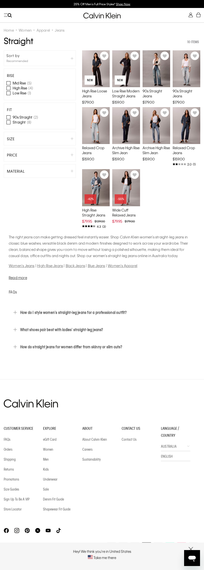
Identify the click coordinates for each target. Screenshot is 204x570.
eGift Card (49, 439)
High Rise (23, 88)
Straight (22, 122)
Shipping (10, 459)
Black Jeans (75, 265)
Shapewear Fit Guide (56, 509)
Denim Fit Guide (53, 499)
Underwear (50, 479)
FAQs (7, 439)
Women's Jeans (22, 265)
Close (191, 549)
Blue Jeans (96, 265)
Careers (87, 449)
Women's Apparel (122, 265)
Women (48, 449)
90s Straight (25, 117)
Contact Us (129, 439)
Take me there (104, 557)
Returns (9, 469)
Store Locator (13, 509)
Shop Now (123, 4)
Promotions (11, 479)
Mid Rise (22, 83)
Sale (46, 489)
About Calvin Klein (94, 439)
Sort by (13, 55)
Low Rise (22, 93)
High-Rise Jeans (50, 265)
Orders (8, 449)
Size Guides (11, 489)
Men (46, 459)
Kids (46, 469)
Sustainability (91, 459)
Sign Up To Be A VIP (17, 499)
